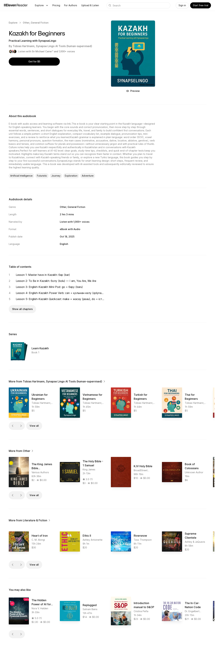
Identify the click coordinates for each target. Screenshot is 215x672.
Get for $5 (34, 61)
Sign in (182, 5)
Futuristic (42, 175)
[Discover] (47, 5)
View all (34, 425)
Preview (135, 90)
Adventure (88, 175)
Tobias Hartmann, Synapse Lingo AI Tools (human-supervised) (52, 46)
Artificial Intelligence (21, 175)
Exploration (71, 175)
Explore (39, 5)
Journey (55, 175)
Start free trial (200, 5)
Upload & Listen (90, 5)
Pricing (56, 5)
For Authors (70, 5)
